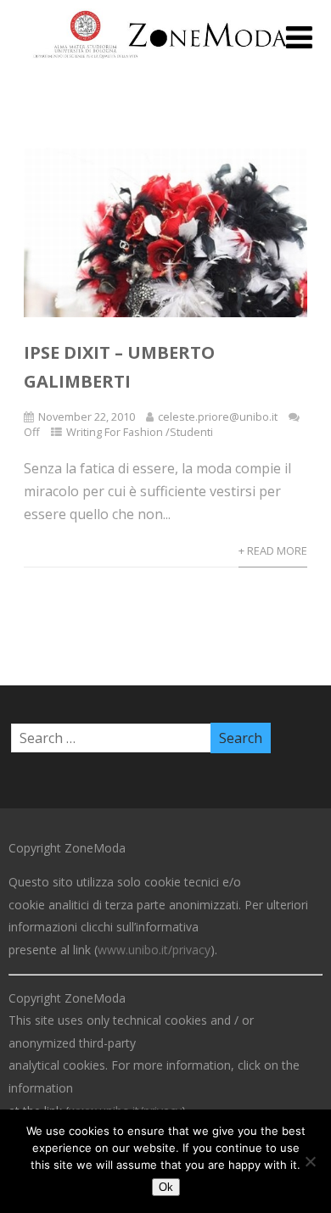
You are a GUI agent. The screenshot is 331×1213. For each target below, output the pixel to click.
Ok (166, 1187)
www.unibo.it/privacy (154, 950)
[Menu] (299, 37)
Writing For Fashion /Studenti (139, 431)
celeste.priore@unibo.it (218, 416)
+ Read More (272, 550)
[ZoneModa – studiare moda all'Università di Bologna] (165, 62)
